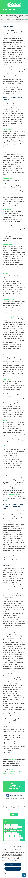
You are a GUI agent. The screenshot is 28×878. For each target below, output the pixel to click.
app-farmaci (14, 826)
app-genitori (20, 826)
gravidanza (12, 836)
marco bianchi (7, 839)
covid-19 (6, 832)
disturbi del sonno (8, 834)
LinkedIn (20, 771)
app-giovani (7, 828)
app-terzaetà (14, 830)
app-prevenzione (13, 828)
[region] (13, 859)
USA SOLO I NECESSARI (12, 868)
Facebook (13, 771)
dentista (10, 832)
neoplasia (17, 839)
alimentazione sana (14, 824)
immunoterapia (18, 836)
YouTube (11, 773)
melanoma (13, 839)
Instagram (5, 773)
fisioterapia (7, 836)
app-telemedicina (8, 830)
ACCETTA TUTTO (13, 864)
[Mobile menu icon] (24, 11)
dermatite (14, 832)
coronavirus (20, 830)
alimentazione (7, 824)
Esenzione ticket (15, 834)
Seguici (14, 814)
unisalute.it (12, 769)
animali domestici (8, 826)
